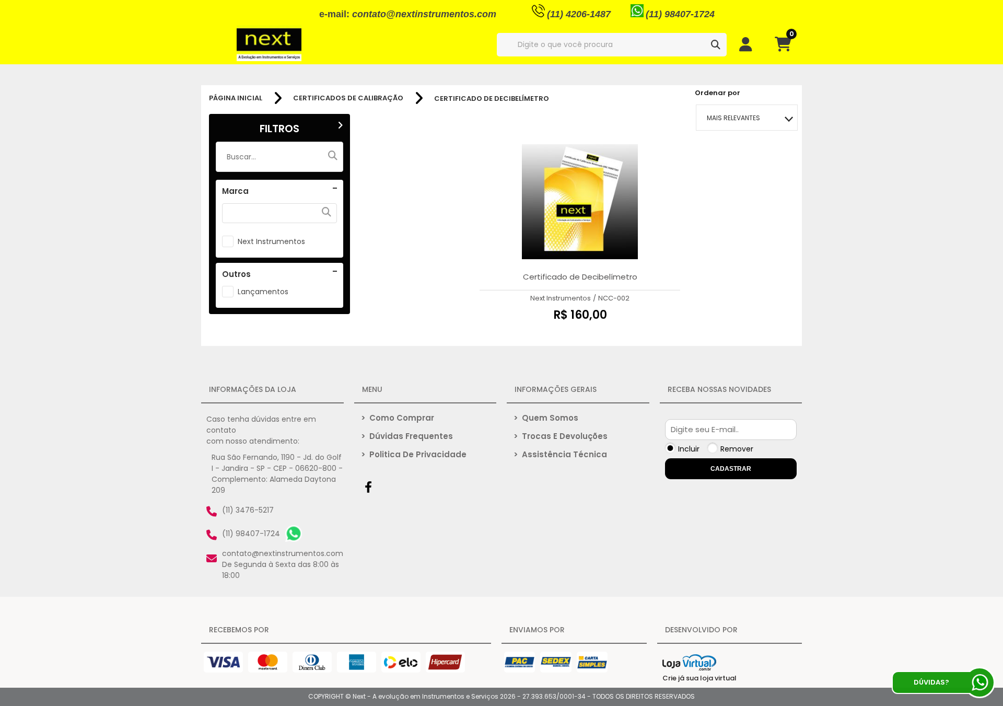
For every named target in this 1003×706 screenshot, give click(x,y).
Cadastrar (730, 468)
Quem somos (546, 417)
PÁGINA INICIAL (235, 98)
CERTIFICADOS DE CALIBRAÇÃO (348, 98)
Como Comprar (397, 417)
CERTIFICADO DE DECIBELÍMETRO (491, 98)
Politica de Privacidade (413, 454)
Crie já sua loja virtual (699, 678)
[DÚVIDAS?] (979, 682)
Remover (736, 449)
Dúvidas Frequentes (407, 436)
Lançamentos (263, 291)
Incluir (688, 449)
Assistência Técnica (560, 454)
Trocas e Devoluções (561, 436)
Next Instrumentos (271, 241)
